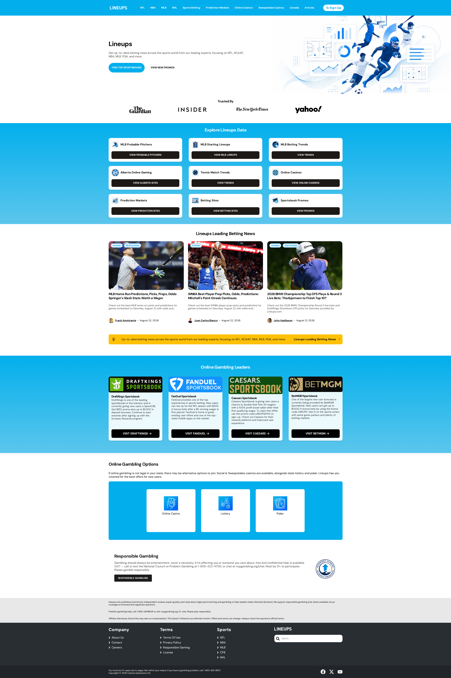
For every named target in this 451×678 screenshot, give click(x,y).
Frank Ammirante (125, 320)
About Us (118, 637)
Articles (117, 245)
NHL (222, 657)
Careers (117, 647)
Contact (117, 642)
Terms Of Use (171, 637)
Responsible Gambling (133, 578)
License (168, 652)
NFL (222, 637)
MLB (223, 647)
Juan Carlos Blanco (206, 320)
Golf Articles (291, 245)
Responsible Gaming (176, 647)
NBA (223, 642)
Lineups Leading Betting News (315, 339)
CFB (222, 652)
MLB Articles (132, 245)
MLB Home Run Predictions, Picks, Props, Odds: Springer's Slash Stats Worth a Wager (143, 296)
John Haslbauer (283, 320)
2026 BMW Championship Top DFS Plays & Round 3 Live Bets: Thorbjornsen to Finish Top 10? (304, 296)
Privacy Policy (172, 642)
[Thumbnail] (146, 265)
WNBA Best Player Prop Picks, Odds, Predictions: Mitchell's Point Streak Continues (223, 296)
